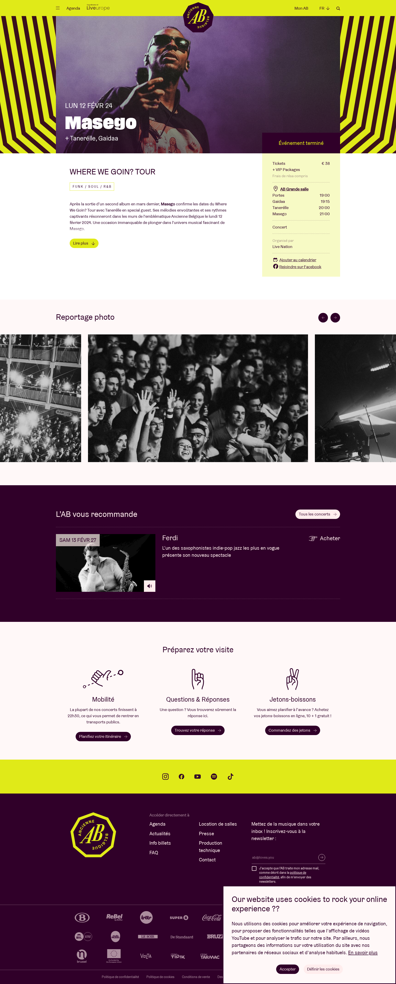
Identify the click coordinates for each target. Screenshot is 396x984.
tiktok (230, 776)
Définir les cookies (323, 969)
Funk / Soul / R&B (92, 187)
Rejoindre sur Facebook (300, 266)
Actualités (159, 833)
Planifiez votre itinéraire (100, 736)
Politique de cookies (160, 977)
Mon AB (301, 8)
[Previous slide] (323, 317)
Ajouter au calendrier (297, 259)
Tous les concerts (315, 514)
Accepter (288, 969)
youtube (197, 776)
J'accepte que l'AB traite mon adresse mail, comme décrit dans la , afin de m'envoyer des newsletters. (289, 875)
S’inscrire (321, 857)
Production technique (210, 846)
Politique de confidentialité (120, 977)
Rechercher (338, 8)
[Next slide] (335, 317)
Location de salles (218, 824)
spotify (214, 776)
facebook (181, 776)
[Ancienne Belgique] (198, 17)
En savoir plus (363, 952)
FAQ (153, 852)
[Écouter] (149, 586)
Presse (206, 833)
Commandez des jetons (290, 730)
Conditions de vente (196, 977)
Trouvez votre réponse (195, 730)
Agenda (73, 8)
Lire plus (81, 243)
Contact (207, 860)
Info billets (160, 843)
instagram (165, 776)
